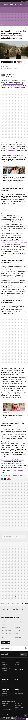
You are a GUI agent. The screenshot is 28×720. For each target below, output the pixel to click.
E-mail (20, 62)
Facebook (12, 62)
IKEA (14, 24)
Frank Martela (10, 150)
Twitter (15, 62)
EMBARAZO (13, 4)
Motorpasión (17, 681)
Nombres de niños (16, 603)
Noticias (9, 475)
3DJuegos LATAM (18, 703)
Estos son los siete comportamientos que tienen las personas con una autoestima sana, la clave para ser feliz (13, 415)
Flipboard (18, 62)
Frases (23, 475)
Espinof (16, 674)
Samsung (19, 24)
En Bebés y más (6, 175)
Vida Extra (16, 664)
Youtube (14, 609)
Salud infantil (17, 622)
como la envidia (20, 251)
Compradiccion (5, 695)
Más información (21, 718)
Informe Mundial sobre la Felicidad (13, 84)
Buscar (26, 648)
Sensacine (16, 672)
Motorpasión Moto (18, 683)
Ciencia (24, 24)
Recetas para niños (6, 630)
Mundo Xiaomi (5, 670)
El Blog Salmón (17, 691)
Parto (15, 624)
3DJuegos (16, 662)
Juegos (4, 24)
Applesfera (4, 666)
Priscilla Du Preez (16, 470)
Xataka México (5, 703)
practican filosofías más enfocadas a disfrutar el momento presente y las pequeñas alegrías (14, 242)
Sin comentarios (6, 62)
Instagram (17, 609)
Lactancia (4, 624)
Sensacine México (18, 705)
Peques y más (18, 637)
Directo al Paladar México (7, 709)
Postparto (4, 627)
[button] (10, 74)
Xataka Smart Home (6, 668)
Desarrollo (17, 627)
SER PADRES (4, 4)
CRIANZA (20, 4)
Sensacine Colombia (18, 707)
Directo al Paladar (5, 681)
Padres (3, 637)
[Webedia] (24, 1)
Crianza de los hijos (19, 630)
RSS (20, 609)
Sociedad (16, 633)
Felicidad (16, 475)
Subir (22, 654)
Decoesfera (4, 693)
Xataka (3, 662)
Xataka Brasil (4, 705)
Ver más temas (6, 642)
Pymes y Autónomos (18, 693)
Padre (9, 24)
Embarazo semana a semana (7, 634)
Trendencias (4, 691)
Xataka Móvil (4, 664)
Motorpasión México (18, 709)
